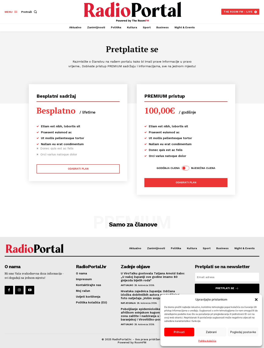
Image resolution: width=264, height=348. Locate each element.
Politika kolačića (207, 340)
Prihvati (179, 332)
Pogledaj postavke (243, 332)
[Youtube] (30, 290)
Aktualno (127, 285)
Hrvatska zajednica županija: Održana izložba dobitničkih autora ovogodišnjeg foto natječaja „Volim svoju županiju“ (150, 294)
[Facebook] (9, 290)
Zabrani (211, 332)
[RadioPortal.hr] (132, 11)
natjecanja (128, 303)
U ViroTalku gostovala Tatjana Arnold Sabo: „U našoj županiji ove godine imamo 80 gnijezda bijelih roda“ (153, 277)
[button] (256, 299)
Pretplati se (224, 288)
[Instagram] (19, 290)
